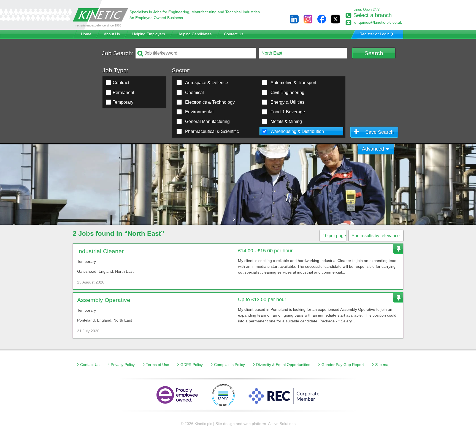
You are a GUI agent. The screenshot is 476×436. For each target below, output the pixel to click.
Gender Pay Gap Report (342, 364)
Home (86, 34)
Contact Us (233, 34)
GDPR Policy (191, 364)
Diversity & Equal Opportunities (283, 364)
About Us (112, 34)
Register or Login (374, 34)
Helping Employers (148, 34)
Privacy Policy (123, 364)
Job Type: (115, 70)
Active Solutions (282, 423)
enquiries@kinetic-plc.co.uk (378, 22)
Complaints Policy (229, 364)
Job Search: (118, 53)
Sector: (181, 70)
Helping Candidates (194, 34)
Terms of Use (157, 364)
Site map (383, 364)
